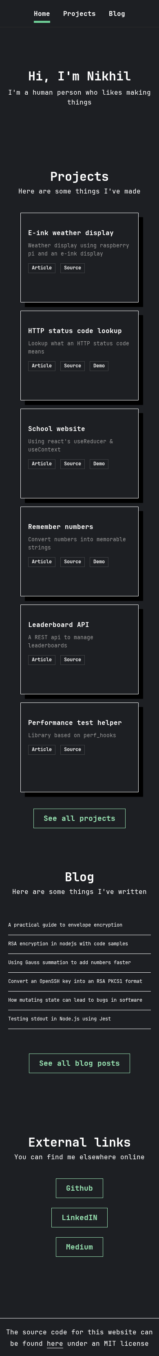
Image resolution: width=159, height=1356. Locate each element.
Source (72, 268)
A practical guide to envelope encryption (65, 925)
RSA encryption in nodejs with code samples (68, 943)
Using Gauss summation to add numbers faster (69, 962)
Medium (79, 1247)
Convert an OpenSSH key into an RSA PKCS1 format (75, 981)
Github (79, 1188)
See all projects (79, 818)
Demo (99, 365)
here (55, 1343)
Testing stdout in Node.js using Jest (59, 1019)
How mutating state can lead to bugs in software (75, 1000)
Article (42, 268)
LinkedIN (79, 1217)
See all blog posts (79, 1063)
